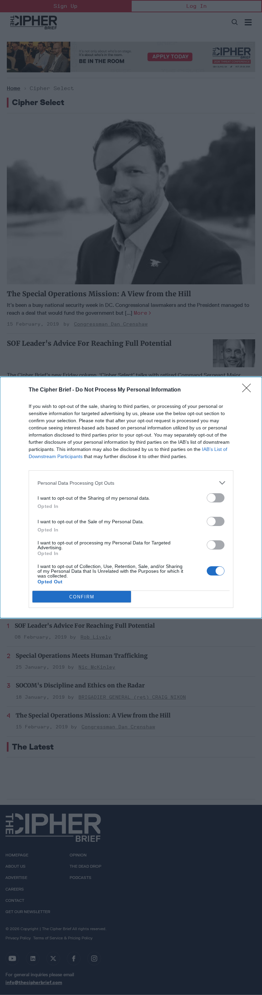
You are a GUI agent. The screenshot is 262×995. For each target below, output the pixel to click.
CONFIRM (81, 596)
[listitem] (131, 482)
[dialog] (131, 497)
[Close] (248, 390)
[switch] (215, 497)
